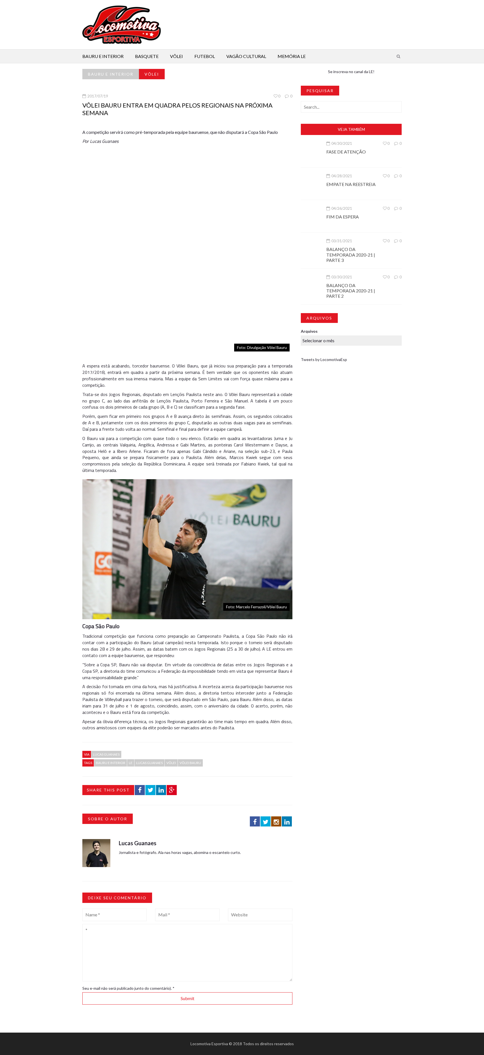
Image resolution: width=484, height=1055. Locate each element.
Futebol (204, 56)
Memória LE (292, 56)
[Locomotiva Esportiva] (121, 24)
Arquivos (309, 331)
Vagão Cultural (246, 56)
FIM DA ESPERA (342, 216)
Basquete (147, 56)
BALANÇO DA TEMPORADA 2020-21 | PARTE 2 (350, 291)
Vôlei (176, 56)
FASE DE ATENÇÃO (346, 151)
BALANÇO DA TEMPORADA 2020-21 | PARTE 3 (350, 254)
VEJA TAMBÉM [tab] (351, 129)
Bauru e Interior (103, 56)
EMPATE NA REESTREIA (351, 184)
